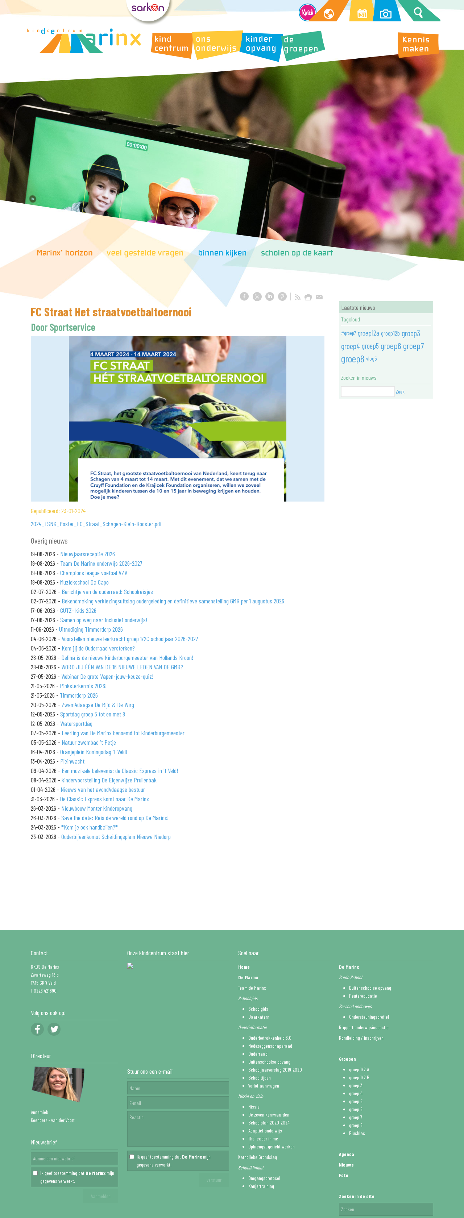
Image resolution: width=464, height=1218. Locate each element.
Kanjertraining (261, 1186)
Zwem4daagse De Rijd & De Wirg (98, 704)
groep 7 (355, 1117)
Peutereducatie (363, 996)
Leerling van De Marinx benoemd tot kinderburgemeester (123, 733)
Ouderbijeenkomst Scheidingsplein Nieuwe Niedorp (116, 836)
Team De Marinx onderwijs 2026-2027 (101, 563)
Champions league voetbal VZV (93, 573)
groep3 (411, 333)
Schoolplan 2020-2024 (269, 1122)
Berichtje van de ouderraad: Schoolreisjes (107, 591)
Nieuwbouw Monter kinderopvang (96, 808)
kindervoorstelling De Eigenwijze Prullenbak (109, 780)
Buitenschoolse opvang (269, 1062)
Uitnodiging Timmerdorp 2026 (91, 629)
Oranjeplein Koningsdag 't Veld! (93, 752)
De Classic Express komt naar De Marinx (104, 799)
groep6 (391, 345)
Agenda (346, 1154)
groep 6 (355, 1109)
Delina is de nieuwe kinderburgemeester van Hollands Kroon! (127, 657)
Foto (343, 1175)
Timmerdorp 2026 (79, 695)
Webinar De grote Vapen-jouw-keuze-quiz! (107, 676)
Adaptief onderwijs (265, 1130)
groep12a (368, 333)
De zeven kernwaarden (268, 1114)
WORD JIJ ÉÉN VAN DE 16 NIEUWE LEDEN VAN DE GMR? (122, 667)
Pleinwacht (72, 761)
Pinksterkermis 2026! (83, 686)
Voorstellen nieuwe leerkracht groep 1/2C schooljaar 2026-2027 (130, 639)
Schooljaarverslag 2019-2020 (275, 1070)
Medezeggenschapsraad (270, 1046)
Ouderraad (258, 1054)
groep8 (352, 358)
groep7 (413, 345)
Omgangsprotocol (264, 1178)
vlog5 (371, 358)
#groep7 (348, 333)
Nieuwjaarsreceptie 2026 (87, 554)
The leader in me (263, 1138)
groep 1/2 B (359, 1077)
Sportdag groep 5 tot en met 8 (92, 714)
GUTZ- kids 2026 (78, 610)
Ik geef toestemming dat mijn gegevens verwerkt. (77, 1177)
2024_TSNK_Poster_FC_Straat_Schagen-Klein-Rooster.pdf (96, 524)
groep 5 (355, 1101)
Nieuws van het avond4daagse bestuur (103, 789)
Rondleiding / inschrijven (361, 1038)
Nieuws (346, 1164)
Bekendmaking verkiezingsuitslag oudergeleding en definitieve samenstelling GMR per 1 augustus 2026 (173, 601)
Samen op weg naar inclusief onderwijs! (103, 620)
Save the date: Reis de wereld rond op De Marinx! (115, 818)
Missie (254, 1106)
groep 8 (355, 1125)
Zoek (400, 391)
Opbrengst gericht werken (271, 1146)
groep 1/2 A (359, 1069)
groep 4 (355, 1093)
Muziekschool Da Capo (84, 582)
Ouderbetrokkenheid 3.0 (269, 1038)
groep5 (370, 345)
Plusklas (357, 1133)
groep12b (390, 333)
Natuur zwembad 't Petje (89, 742)
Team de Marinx (252, 988)
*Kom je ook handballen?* (89, 827)
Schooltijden (259, 1077)
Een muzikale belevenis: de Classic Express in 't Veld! (120, 770)
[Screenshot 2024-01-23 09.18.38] (177, 419)
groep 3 (355, 1085)
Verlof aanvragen (263, 1085)
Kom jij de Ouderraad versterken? (98, 648)
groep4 (350, 345)
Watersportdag (76, 723)
